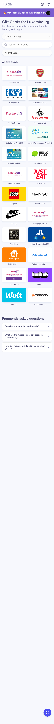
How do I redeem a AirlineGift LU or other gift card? (25, 347)
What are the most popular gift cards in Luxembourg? (24, 336)
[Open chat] (47, 713)
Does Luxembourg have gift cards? (22, 326)
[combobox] (5, 36)
